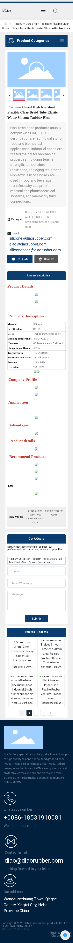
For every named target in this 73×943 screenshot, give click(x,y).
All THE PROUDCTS (37, 217)
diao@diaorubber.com (28, 244)
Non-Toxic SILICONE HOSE (41, 212)
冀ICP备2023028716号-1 (17, 929)
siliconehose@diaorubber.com (35, 250)
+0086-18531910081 (33, 817)
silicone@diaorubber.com (31, 238)
